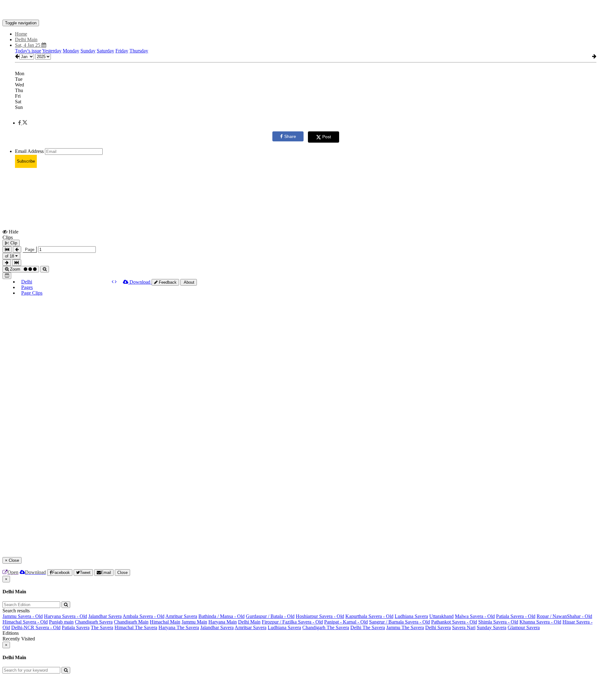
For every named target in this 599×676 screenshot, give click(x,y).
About (188, 282)
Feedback (167, 282)
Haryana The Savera (178, 627)
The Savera (102, 627)
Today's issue (28, 50)
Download (140, 282)
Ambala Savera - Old (143, 616)
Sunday (87, 50)
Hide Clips (10, 234)
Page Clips (31, 293)
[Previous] (113, 281)
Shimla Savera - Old (498, 622)
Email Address (29, 151)
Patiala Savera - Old (515, 616)
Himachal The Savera (135, 627)
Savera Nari (463, 627)
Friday (121, 50)
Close (122, 572)
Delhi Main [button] (26, 39)
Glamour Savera (524, 627)
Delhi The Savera (367, 627)
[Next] (116, 281)
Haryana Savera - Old (65, 616)
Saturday (105, 50)
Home (21, 34)
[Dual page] (6, 275)
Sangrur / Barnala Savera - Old (399, 622)
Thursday (138, 50)
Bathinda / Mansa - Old (221, 616)
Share (290, 136)
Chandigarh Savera (94, 622)
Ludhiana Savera (411, 616)
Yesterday (51, 50)
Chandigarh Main (131, 622)
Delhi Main (249, 622)
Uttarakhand (441, 616)
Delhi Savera (438, 627)
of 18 (10, 256)
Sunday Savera (491, 627)
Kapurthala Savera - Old (369, 616)
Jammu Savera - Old (22, 616)
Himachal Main (165, 622)
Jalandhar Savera (105, 616)
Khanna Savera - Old (540, 622)
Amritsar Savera (181, 616)
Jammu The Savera (405, 627)
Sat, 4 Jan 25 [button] (28, 45)
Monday (71, 50)
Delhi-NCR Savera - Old (36, 627)
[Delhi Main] (299, 10)
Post (326, 136)
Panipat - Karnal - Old (346, 622)
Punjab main (61, 622)
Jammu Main (194, 622)
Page (29, 249)
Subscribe (26, 161)
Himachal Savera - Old (25, 622)
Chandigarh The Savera (325, 627)
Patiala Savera (76, 627)
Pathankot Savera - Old (454, 622)
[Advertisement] (116, 187)
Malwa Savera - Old (475, 616)
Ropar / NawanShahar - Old (564, 616)
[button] (22, 122)
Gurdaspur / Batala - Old (270, 616)
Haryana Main (222, 622)
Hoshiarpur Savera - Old (320, 616)
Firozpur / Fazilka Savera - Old (292, 622)
